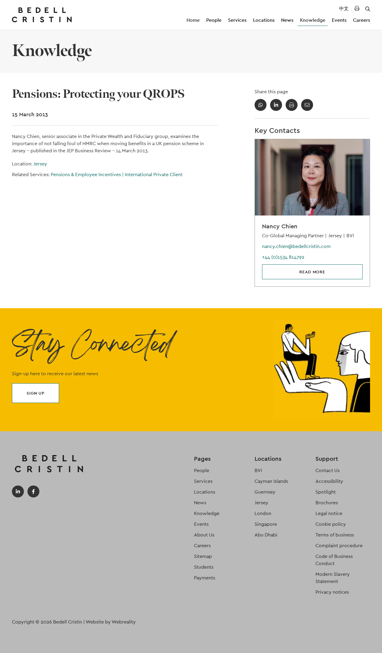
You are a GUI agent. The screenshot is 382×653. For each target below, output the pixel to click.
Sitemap (203, 556)
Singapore (266, 524)
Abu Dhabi (266, 535)
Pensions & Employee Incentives (87, 174)
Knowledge (312, 20)
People (213, 20)
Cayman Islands (271, 481)
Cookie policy (330, 524)
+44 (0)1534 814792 (283, 257)
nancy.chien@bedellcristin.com (296, 246)
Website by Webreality (111, 622)
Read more (312, 271)
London (263, 513)
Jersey (40, 164)
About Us (204, 535)
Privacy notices (332, 592)
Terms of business (334, 535)
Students (203, 567)
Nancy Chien (280, 226)
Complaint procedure (339, 545)
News (287, 20)
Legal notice (328, 513)
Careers (361, 20)
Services (237, 20)
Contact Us (327, 470)
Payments (204, 578)
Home (193, 20)
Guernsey (265, 492)
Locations (264, 20)
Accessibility (329, 481)
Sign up (35, 393)
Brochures (326, 503)
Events (339, 20)
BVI (258, 470)
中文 (344, 8)
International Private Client (154, 174)
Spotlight (325, 492)
